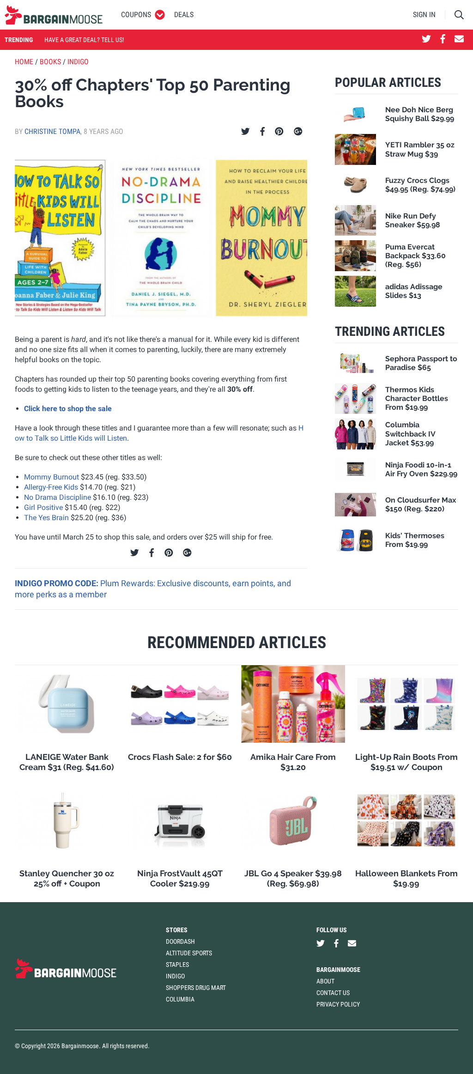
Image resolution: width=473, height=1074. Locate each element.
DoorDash (180, 941)
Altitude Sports (189, 953)
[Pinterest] (279, 131)
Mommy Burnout (51, 477)
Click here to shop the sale (68, 408)
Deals (184, 14)
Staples (177, 964)
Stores (177, 930)
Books (50, 61)
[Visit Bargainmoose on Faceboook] (443, 39)
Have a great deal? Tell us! (84, 39)
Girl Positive (43, 507)
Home (24, 61)
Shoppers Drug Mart (196, 987)
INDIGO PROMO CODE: (57, 583)
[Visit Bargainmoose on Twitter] (426, 39)
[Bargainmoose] (54, 15)
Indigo (78, 61)
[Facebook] (262, 131)
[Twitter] (245, 131)
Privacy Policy (338, 1004)
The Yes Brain (46, 517)
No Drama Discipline (57, 497)
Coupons (136, 14)
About (325, 981)
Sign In (424, 14)
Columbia (180, 999)
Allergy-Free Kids (51, 487)
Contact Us (333, 992)
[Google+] (298, 131)
